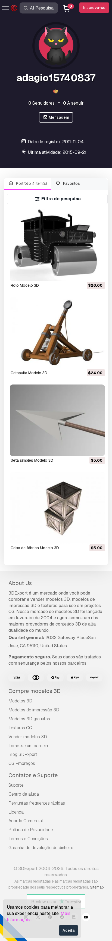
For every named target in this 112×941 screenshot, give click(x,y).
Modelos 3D (20, 701)
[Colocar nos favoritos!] (97, 273)
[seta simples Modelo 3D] (57, 420)
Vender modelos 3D (27, 737)
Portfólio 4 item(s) (31, 183)
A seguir (73, 103)
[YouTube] (85, 917)
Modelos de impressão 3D (33, 710)
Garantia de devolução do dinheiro (40, 848)
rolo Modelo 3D (25, 285)
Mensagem (58, 117)
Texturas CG (20, 728)
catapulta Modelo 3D (29, 372)
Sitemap (97, 887)
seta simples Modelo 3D (32, 460)
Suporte (16, 785)
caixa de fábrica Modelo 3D (35, 547)
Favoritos (71, 183)
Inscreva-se (94, 7)
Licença (16, 812)
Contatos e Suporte (33, 775)
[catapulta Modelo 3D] (57, 332)
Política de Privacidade (30, 830)
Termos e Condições (28, 839)
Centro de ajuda (23, 794)
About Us (20, 583)
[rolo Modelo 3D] (57, 245)
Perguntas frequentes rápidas (36, 803)
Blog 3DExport (22, 754)
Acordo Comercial (25, 821)
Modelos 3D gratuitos (29, 719)
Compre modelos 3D (34, 691)
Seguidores (41, 103)
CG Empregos (21, 763)
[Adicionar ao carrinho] (86, 273)
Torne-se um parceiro (28, 746)
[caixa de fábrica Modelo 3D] (57, 507)
